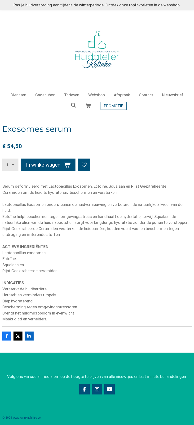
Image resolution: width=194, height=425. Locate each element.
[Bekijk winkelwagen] (88, 106)
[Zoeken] (73, 105)
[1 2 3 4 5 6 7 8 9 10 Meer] (10, 165)
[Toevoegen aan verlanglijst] (84, 165)
